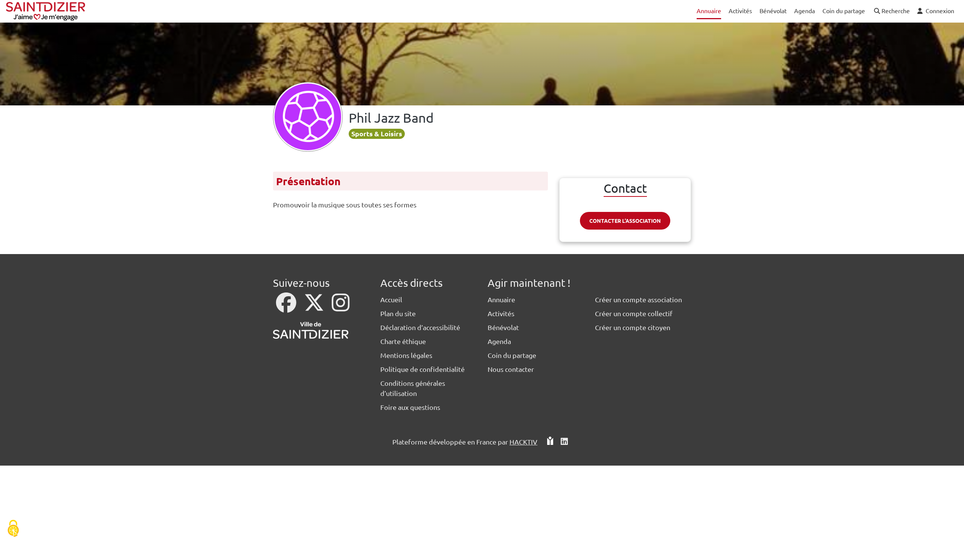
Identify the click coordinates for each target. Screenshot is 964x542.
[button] (891, 11)
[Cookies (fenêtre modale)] (13, 529)
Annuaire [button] (709, 10)
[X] (315, 307)
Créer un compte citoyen (632, 327)
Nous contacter (511, 369)
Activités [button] (740, 10)
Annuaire (501, 299)
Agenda (499, 341)
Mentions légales (406, 355)
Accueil (391, 299)
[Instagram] (340, 307)
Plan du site (398, 313)
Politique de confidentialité (422, 369)
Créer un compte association (638, 299)
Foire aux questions (410, 407)
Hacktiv (523, 442)
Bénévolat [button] (773, 10)
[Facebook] (287, 307)
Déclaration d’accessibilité (420, 327)
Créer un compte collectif (634, 313)
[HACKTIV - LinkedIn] (564, 442)
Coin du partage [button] (843, 10)
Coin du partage (512, 355)
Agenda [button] (804, 10)
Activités (501, 313)
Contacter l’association (625, 220)
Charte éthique (403, 341)
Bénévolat (503, 327)
